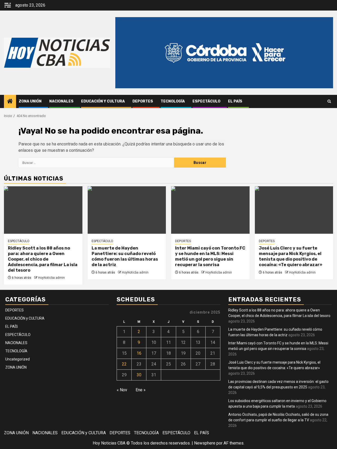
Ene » (141, 389)
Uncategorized (17, 359)
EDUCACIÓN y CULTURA (103, 101)
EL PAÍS (235, 101)
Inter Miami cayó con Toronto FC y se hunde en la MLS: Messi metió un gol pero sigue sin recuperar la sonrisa (210, 256)
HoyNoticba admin (51, 278)
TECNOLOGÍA (173, 101)
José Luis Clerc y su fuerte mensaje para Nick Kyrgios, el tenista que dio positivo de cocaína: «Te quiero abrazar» (290, 256)
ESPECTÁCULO (206, 101)
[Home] (10, 101)
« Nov (122, 389)
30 (139, 374)
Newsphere (204, 443)
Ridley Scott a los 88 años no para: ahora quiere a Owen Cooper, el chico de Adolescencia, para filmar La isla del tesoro (42, 259)
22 (124, 364)
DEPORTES (142, 101)
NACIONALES (61, 101)
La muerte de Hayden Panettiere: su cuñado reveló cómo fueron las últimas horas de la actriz (125, 256)
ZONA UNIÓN (30, 101)
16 (139, 353)
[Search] (329, 101)
